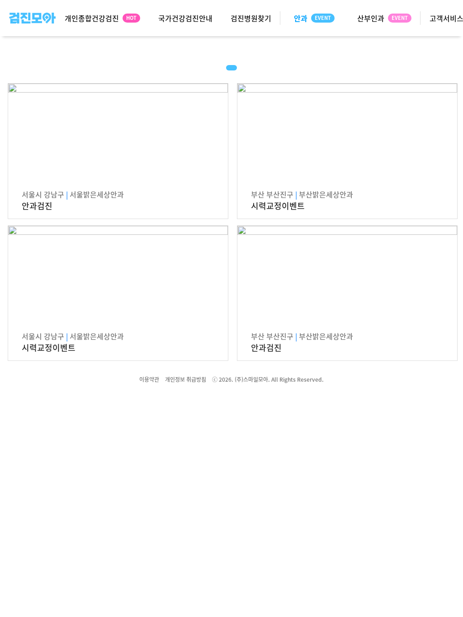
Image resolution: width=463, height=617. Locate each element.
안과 (300, 18)
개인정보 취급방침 (185, 379)
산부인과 (370, 18)
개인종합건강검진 (92, 18)
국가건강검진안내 (185, 18)
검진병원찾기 (251, 18)
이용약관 (149, 379)
